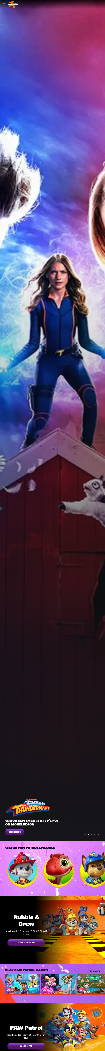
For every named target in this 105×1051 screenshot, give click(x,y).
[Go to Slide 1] (85, 834)
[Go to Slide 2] (88, 834)
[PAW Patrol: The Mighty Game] (58, 984)
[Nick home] (13, 4)
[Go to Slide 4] (94, 834)
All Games (95, 971)
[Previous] (2, 869)
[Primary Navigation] (4, 4)
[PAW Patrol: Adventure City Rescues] (22, 984)
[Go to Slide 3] (91, 834)
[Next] (102, 869)
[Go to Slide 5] (98, 834)
